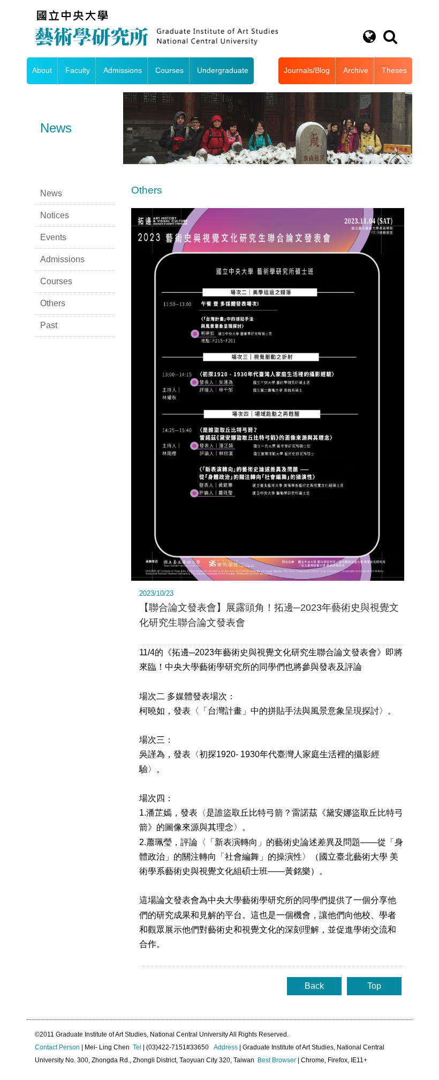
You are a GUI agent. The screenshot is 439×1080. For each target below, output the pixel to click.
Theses (394, 70)
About (42, 70)
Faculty (77, 70)
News (51, 193)
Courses (169, 70)
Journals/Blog (307, 70)
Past (48, 325)
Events (53, 237)
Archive (355, 70)
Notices (54, 215)
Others (52, 303)
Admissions (122, 70)
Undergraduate (222, 70)
